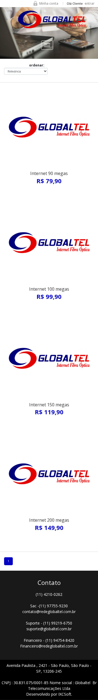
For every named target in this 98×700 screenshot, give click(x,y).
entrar (89, 3)
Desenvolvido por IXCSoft (48, 694)
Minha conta (48, 3)
